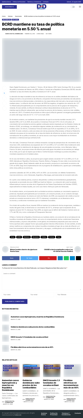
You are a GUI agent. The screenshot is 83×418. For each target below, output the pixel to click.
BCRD (19, 237)
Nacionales (18, 16)
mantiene (27, 237)
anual (12, 237)
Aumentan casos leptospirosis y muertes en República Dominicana (37, 317)
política (44, 237)
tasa (58, 237)
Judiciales (27, 367)
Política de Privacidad (53, 414)
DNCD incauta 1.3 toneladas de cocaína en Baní (29, 337)
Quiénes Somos (44, 414)
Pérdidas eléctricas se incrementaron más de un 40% (32, 347)
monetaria (36, 237)
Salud (6, 370)
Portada (51, 237)
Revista (14, 367)
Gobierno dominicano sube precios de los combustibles (33, 327)
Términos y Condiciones (66, 414)
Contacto (78, 413)
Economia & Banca (30, 365)
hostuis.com (17, 415)
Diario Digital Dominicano (14, 33)
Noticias (10, 16)
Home (3, 16)
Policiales (56, 367)
